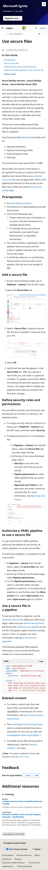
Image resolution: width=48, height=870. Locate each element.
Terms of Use (34, 862)
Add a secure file (11, 63)
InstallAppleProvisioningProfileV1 (23, 735)
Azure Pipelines (15, 34)
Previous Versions (24, 855)
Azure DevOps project (20, 203)
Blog (37, 855)
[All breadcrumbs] (4, 34)
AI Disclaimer (7, 855)
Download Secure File (12, 619)
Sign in (43, 28)
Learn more (24, 756)
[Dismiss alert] (44, 4)
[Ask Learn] (39, 34)
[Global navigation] (2, 28)
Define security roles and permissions (20, 66)
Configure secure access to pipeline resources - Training (23, 802)
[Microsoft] (24, 28)
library (25, 137)
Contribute (6, 859)
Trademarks (7, 866)
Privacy (17, 859)
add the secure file (32, 623)
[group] (24, 678)
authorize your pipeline (28, 626)
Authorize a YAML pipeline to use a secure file (23, 70)
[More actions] (43, 34)
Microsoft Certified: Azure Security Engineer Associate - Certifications (21, 815)
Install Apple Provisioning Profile (26, 724)
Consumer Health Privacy (13, 862)
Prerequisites (9, 60)
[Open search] (36, 28)
